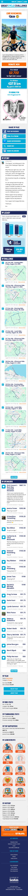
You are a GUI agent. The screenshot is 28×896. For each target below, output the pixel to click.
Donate (20, 2)
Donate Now (14, 64)
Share (8, 829)
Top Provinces (14, 869)
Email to (12, 136)
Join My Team (14, 693)
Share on (14, 141)
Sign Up (14, 2)
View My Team (14, 689)
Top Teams (14, 867)
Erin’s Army (9, 678)
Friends (10, 680)
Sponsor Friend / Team (14, 843)
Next (25, 230)
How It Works (14, 854)
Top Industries (14, 871)
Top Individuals (14, 865)
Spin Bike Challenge (14, 847)
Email (14, 829)
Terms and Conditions (19, 889)
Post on (13, 131)
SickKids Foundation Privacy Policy (10, 889)
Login (25, 2)
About (14, 856)
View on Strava (21, 282)
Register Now (14, 842)
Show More (14, 477)
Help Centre (14, 858)
